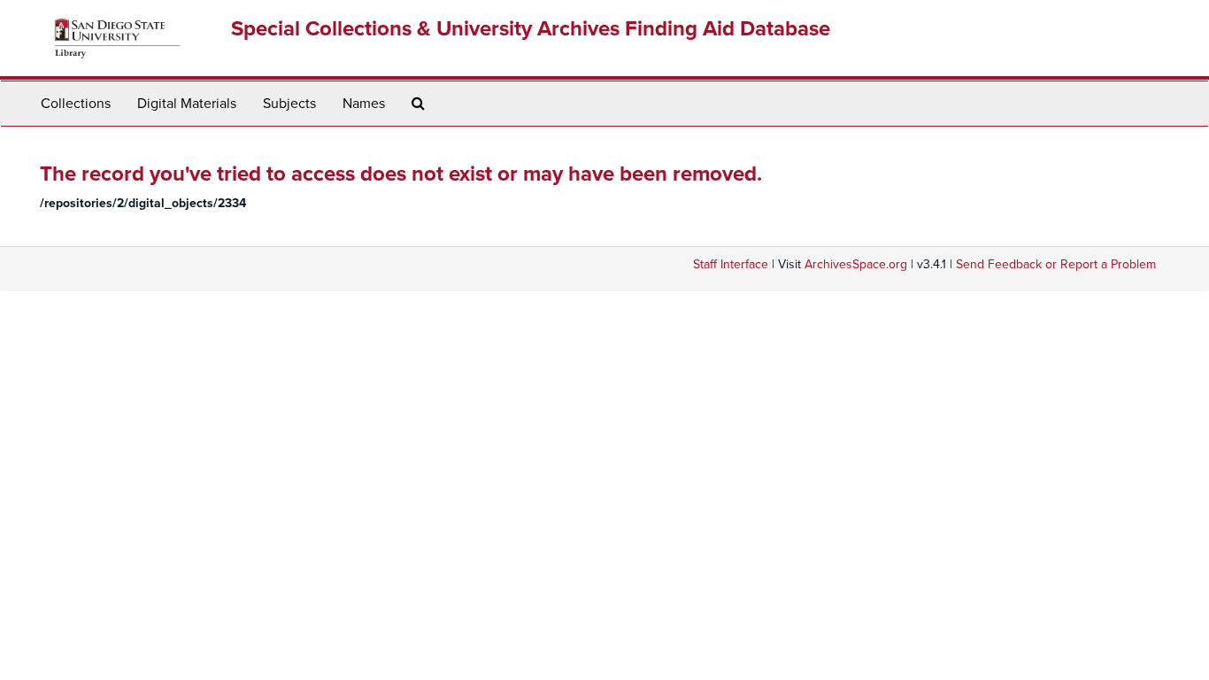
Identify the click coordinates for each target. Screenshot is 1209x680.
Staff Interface (730, 264)
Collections (76, 103)
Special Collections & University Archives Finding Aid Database (530, 29)
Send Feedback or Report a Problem (1056, 264)
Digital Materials (186, 103)
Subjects (289, 103)
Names (364, 103)
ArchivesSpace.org (856, 264)
